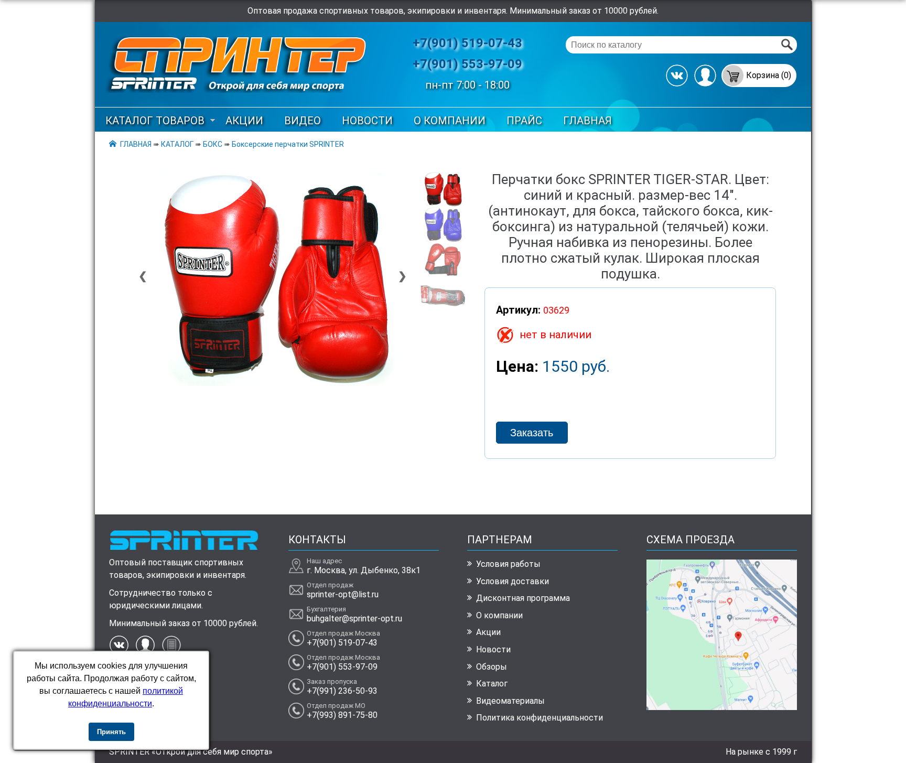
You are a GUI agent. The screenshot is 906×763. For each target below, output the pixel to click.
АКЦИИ (244, 120)
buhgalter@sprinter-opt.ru (354, 619)
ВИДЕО (302, 120)
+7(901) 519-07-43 (467, 43)
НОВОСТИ (367, 120)
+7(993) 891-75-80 (342, 715)
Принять (111, 732)
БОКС (212, 144)
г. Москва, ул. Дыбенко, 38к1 (363, 570)
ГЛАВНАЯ (587, 120)
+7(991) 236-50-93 (342, 691)
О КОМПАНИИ (450, 120)
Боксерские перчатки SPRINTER (288, 144)
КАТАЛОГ (177, 144)
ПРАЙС (524, 120)
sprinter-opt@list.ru (343, 594)
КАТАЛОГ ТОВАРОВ (154, 120)
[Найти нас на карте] (721, 707)
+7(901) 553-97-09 (467, 64)
